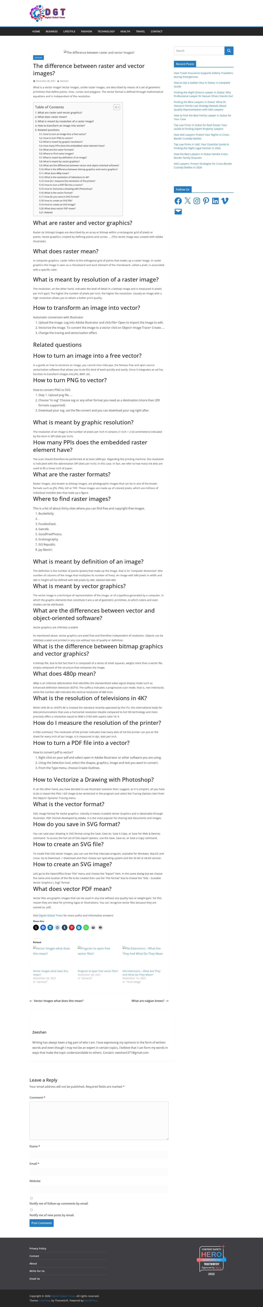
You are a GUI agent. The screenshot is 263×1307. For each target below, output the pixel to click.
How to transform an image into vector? (61, 125)
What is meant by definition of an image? (65, 157)
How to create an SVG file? (58, 200)
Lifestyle (69, 31)
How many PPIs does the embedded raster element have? (74, 145)
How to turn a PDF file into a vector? (63, 184)
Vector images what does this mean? (58, 1001)
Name (35, 1146)
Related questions (48, 130)
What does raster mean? (52, 117)
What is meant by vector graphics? (61, 161)
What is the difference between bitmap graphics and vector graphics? (81, 169)
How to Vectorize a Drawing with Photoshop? (68, 188)
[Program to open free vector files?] (98, 957)
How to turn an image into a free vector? (64, 134)
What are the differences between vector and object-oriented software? (81, 165)
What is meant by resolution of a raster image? (66, 121)
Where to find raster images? (58, 153)
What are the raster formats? (58, 149)
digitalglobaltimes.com (211, 1260)
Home (36, 31)
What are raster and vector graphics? (60, 112)
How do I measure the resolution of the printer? (69, 181)
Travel (140, 31)
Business (52, 31)
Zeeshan (64, 80)
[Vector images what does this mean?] (53, 957)
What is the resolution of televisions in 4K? (66, 177)
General (38, 57)
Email (34, 1164)
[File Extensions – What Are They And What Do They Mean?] (143, 957)
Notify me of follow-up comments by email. (59, 1203)
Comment (37, 1097)
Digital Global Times (51, 915)
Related (48, 212)
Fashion (86, 31)
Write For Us (37, 1271)
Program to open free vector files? (98, 971)
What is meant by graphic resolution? (63, 141)
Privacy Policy (38, 1248)
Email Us (35, 1278)
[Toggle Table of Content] (115, 107)
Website (35, 1181)
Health (125, 31)
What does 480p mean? (56, 173)
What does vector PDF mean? (60, 208)
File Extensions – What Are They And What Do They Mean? (141, 972)
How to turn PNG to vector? (58, 138)
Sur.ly (218, 1267)
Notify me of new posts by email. (52, 1215)
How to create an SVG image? (60, 204)
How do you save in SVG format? (61, 196)
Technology (106, 31)
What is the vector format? (58, 192)
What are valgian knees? (148, 1001)
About (33, 1263)
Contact (156, 31)
